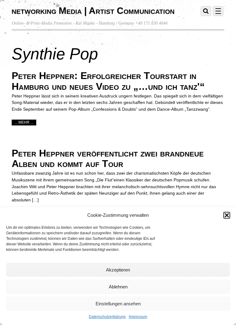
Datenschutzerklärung (107, 317)
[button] (227, 215)
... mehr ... (24, 122)
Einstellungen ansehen (118, 303)
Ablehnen (118, 286)
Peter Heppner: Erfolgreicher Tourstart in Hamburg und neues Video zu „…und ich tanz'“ (108, 81)
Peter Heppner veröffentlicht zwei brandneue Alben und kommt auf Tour (108, 158)
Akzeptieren (118, 269)
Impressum (138, 317)
